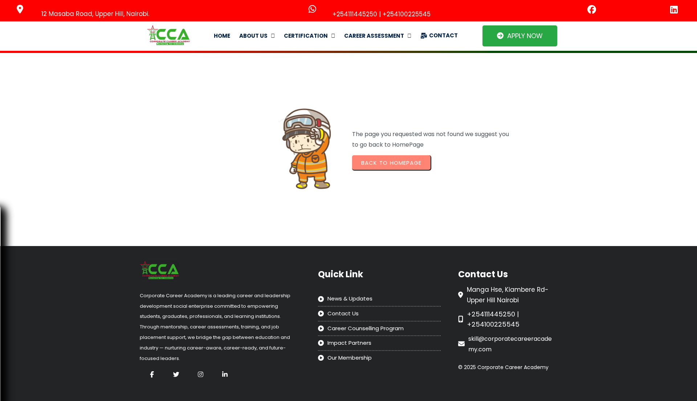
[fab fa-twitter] (176, 374)
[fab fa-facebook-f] (152, 374)
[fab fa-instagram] (200, 374)
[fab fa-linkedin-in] (225, 374)
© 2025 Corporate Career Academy (503, 367)
